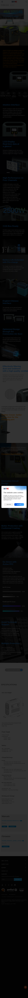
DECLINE (9, 504)
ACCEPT (19, 504)
